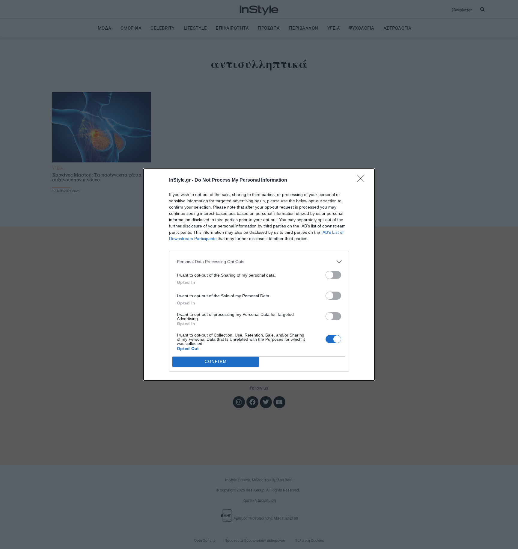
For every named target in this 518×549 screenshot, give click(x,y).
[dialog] (259, 275)
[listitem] (259, 262)
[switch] (333, 275)
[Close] (362, 180)
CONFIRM (216, 361)
